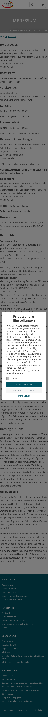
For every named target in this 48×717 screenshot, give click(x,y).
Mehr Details (24, 396)
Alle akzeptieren (24, 384)
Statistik (15, 378)
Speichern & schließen (24, 390)
